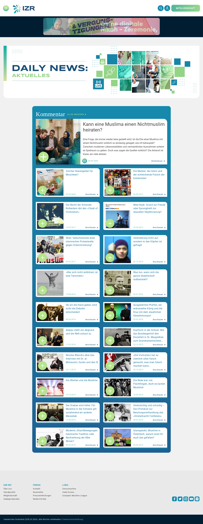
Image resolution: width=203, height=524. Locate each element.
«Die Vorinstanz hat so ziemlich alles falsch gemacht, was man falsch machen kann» (147, 360)
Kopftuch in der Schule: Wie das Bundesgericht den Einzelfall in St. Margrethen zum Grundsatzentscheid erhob (148, 336)
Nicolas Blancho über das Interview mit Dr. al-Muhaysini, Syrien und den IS (82, 359)
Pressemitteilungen (42, 495)
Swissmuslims (69, 489)
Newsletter (38, 492)
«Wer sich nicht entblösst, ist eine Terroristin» (82, 274)
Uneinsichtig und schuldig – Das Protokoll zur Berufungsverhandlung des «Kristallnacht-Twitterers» (149, 410)
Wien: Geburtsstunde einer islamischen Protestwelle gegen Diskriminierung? (80, 241)
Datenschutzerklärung (73, 519)
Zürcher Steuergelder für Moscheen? (79, 173)
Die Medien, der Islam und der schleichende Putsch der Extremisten (149, 175)
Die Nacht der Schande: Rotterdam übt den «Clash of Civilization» (82, 208)
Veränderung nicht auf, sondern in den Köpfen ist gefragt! (147, 241)
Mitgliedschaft (10, 495)
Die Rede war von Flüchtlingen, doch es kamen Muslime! (149, 384)
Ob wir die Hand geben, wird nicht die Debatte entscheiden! (81, 308)
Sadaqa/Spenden (12, 499)
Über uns (8, 489)
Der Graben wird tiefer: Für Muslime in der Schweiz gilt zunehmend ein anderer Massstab (81, 410)
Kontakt (36, 489)
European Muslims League (74, 495)
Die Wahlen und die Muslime (82, 380)
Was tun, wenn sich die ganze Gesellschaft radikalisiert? (146, 276)
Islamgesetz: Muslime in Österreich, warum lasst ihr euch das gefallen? (148, 434)
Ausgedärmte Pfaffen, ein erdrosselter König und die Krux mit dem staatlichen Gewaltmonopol (147, 310)
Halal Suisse (68, 492)
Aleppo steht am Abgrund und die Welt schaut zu (80, 332)
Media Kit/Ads (39, 499)
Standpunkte (9, 492)
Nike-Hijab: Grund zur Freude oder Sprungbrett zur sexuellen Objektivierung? (149, 208)
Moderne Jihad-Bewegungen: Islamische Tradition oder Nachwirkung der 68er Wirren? (82, 436)
